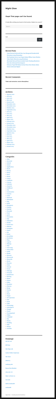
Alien (8, 159)
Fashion (9, 207)
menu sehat (10, 249)
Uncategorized (11, 313)
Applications (10, 167)
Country (9, 193)
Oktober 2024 (10, 129)
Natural (9, 267)
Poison (9, 280)
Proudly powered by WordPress (18, 394)
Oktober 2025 (10, 108)
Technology (10, 305)
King (8, 240)
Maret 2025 (10, 119)
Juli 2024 (9, 134)
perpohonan (10, 274)
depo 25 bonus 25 (10, 376)
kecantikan (10, 236)
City (8, 190)
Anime (8, 165)
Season (9, 290)
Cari (7, 37)
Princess (9, 286)
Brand (8, 176)
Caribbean (9, 180)
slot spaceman (11, 297)
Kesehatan (10, 238)
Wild (8, 324)
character (9, 186)
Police (8, 282)
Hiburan (9, 226)
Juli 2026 (9, 96)
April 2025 (9, 117)
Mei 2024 (9, 138)
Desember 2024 (11, 125)
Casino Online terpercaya (12, 352)
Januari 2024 (10, 146)
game (8, 215)
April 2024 (9, 140)
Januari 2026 (10, 102)
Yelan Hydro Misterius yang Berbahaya (17, 59)
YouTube (9, 328)
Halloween (10, 220)
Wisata (9, 326)
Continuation (10, 192)
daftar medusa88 (10, 383)
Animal (9, 163)
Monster (9, 255)
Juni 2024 (9, 136)
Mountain (9, 259)
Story (8, 301)
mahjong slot (9, 364)
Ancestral (9, 161)
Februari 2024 (10, 144)
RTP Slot (8, 345)
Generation (10, 217)
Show (8, 294)
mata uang (10, 247)
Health (9, 222)
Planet (8, 278)
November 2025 (11, 106)
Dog (8, 201)
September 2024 (11, 131)
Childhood (9, 188)
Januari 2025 (10, 123)
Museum (9, 263)
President (9, 284)
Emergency (10, 205)
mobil (8, 251)
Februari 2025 (10, 121)
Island (8, 230)
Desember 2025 (11, 104)
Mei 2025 (9, 115)
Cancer (9, 178)
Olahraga (9, 270)
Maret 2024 (10, 142)
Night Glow (11, 8)
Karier (8, 234)
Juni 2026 (9, 98)
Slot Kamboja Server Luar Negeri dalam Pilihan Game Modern (23, 57)
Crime (8, 195)
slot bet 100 (9, 341)
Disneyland (10, 199)
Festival (9, 209)
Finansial (9, 211)
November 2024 (11, 127)
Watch (8, 320)
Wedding (9, 322)
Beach (8, 168)
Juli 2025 (9, 111)
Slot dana (8, 356)
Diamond (9, 197)
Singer (8, 295)
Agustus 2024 (10, 133)
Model (8, 253)
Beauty (9, 170)
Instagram (10, 228)
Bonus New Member (11, 368)
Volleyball (9, 317)
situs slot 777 (9, 372)
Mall (8, 245)
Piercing (9, 276)
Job (8, 232)
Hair (8, 218)
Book (8, 174)
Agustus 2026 (10, 94)
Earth (8, 203)
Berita (8, 172)
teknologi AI (10, 307)
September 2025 (11, 109)
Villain (8, 315)
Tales (8, 303)
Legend (9, 242)
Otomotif (9, 272)
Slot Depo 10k (9, 349)
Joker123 (8, 360)
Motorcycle (10, 257)
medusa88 (8, 387)
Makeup (9, 243)
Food (8, 213)
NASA (8, 265)
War (8, 319)
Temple (9, 309)
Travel (8, 311)
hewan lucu (10, 224)
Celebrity (9, 184)
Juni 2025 (9, 113)
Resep (8, 288)
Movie (8, 261)
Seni (8, 292)
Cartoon (9, 182)
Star (8, 299)
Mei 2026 (9, 100)
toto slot (8, 379)
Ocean (8, 269)
